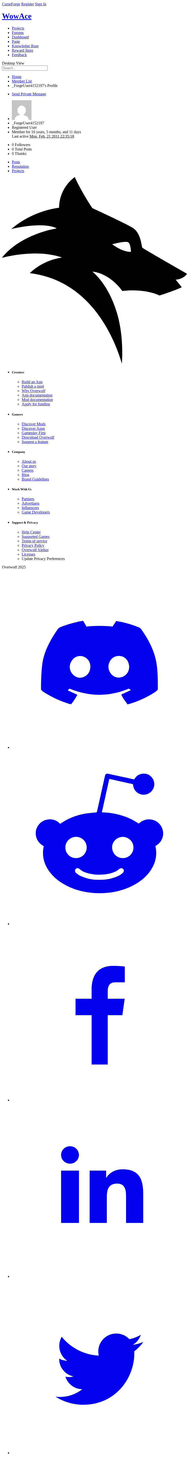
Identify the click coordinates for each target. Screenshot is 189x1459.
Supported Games (35, 536)
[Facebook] (99, 1100)
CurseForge (11, 4)
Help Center (31, 532)
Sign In (40, 4)
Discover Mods (34, 424)
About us (29, 461)
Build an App (32, 382)
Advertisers (30, 503)
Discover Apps (33, 428)
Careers (27, 470)
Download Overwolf (38, 437)
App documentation (37, 395)
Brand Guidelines (35, 479)
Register (27, 4)
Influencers (30, 508)
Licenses (28, 554)
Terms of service (34, 541)
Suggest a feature (35, 442)
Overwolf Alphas (35, 550)
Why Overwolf (33, 391)
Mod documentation (37, 400)
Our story (29, 466)
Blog (25, 475)
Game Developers (36, 512)
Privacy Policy (33, 545)
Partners (28, 499)
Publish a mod (33, 386)
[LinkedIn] (99, 1276)
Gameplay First (34, 433)
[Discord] (99, 747)
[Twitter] (99, 1453)
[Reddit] (99, 924)
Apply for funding (36, 404)
